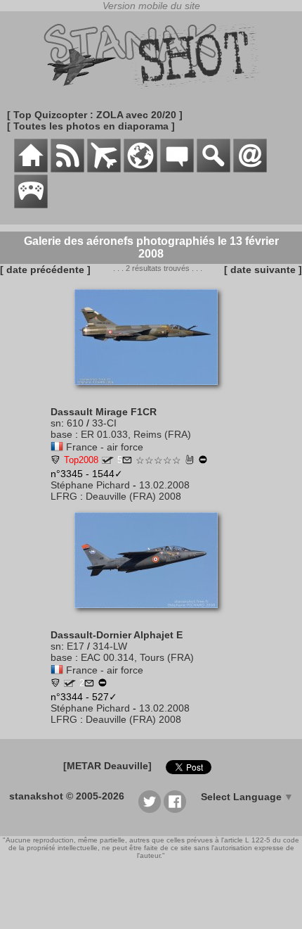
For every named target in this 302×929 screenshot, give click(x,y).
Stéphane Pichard (90, 485)
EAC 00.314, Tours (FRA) (137, 657)
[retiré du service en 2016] (102, 684)
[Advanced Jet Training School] (55, 684)
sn (56, 423)
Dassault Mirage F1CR (104, 411)
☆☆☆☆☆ (158, 460)
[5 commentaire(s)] (127, 461)
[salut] (190, 461)
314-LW (110, 646)
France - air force (104, 447)
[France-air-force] (57, 447)
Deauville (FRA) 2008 (133, 496)
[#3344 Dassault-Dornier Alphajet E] (151, 615)
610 (75, 423)
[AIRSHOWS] (140, 169)
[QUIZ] (31, 204)
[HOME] (31, 169)
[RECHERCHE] (213, 169)
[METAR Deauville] (107, 765)
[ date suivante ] (263, 269)
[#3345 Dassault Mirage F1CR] (151, 392)
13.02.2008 (164, 485)
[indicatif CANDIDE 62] (108, 460)
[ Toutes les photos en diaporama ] (91, 126)
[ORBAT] (104, 169)
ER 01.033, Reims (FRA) (136, 434)
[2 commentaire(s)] (89, 684)
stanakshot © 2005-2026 (66, 796)
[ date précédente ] (45, 269)
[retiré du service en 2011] (203, 461)
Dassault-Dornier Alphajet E (117, 634)
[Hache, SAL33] (55, 461)
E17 (75, 646)
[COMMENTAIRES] (177, 169)
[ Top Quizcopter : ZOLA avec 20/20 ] (95, 114)
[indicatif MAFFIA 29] (70, 683)
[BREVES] (67, 169)
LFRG (64, 496)
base (61, 434)
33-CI (104, 423)
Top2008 (81, 460)
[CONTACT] (250, 169)
